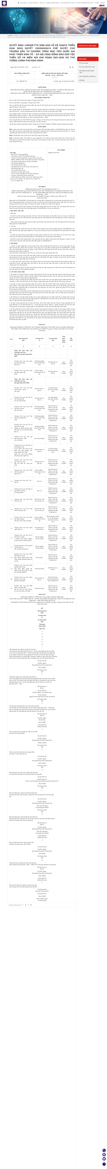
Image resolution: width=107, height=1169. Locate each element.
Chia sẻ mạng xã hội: (15, 905)
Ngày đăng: (13, 67)
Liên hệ (102, 2)
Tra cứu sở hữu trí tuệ (67, 2)
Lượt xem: (35, 67)
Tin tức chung (84, 63)
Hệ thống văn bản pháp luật (87, 71)
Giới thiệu (23, 2)
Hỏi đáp (97, 2)
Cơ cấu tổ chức (32, 2)
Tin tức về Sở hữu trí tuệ (87, 67)
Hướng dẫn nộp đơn (52, 2)
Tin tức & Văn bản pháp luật (84, 2)
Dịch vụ (42, 2)
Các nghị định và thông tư (88, 76)
